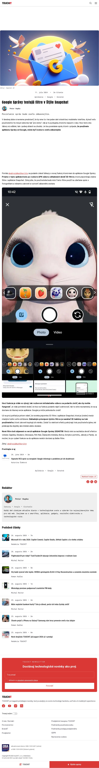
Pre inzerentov (7, 725)
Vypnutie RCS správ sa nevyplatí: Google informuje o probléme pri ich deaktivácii (42, 459)
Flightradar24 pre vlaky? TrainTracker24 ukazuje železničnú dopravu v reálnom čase (44, 556)
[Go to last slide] (4, 292)
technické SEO (8, 758)
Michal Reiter (17, 560)
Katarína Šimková (19, 462)
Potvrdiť (49, 686)
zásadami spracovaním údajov (27, 680)
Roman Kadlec (17, 576)
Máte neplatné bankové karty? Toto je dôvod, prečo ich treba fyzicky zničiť (40, 604)
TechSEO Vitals (27, 758)
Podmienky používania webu (62, 725)
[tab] (48, 396)
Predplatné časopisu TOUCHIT (63, 721)
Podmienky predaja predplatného (64, 729)
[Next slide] (94, 292)
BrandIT (5, 729)
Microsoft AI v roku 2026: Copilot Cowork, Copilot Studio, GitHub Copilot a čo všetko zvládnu (47, 540)
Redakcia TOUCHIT (19, 544)
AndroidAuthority (18, 173)
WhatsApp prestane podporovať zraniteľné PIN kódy (31, 588)
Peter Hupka (15, 108)
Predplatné (6, 733)
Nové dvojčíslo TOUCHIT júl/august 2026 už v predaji (32, 637)
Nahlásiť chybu (88, 477)
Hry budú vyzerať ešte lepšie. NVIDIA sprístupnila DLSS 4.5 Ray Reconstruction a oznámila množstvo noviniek (53, 572)
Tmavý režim (7, 714)
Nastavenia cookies (59, 737)
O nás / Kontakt (8, 721)
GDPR (53, 733)
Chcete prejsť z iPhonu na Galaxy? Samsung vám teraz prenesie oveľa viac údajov (43, 620)
